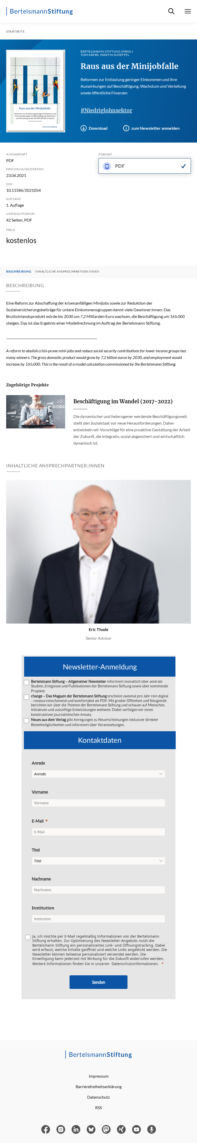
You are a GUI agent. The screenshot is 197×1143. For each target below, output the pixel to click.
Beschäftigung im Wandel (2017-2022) (123, 401)
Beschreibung (18, 271)
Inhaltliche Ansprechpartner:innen (67, 271)
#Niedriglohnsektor (106, 110)
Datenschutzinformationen (135, 963)
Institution (43, 908)
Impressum (99, 1076)
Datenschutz (98, 1097)
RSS (98, 1107)
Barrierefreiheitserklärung (99, 1086)
